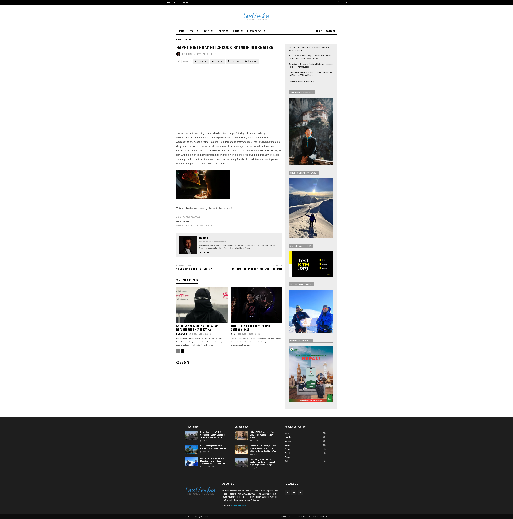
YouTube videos (249, 245)
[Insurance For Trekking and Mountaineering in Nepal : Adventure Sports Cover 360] (191, 461)
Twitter (247, 248)
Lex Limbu (187, 54)
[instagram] (204, 252)
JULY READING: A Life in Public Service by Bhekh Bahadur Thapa (309, 48)
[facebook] (200, 252)
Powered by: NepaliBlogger (317, 516)
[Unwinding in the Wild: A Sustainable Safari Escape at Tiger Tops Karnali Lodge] (191, 435)
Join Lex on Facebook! (188, 217)
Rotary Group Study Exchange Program (257, 269)
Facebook (227, 248)
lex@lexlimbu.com (238, 505)
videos (188, 39)
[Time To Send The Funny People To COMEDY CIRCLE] (256, 305)
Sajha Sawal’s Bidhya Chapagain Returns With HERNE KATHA (197, 328)
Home (178, 39)
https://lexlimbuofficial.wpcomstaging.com (212, 241)
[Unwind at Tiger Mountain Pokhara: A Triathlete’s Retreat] (191, 449)
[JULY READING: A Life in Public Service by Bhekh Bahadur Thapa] (241, 435)
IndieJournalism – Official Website (194, 225)
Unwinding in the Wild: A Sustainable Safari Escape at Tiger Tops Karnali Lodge (311, 65)
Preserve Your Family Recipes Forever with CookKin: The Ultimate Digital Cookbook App (310, 57)
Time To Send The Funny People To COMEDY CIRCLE (252, 328)
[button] (342, 2)
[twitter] (208, 252)
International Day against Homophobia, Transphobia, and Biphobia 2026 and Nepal (311, 73)
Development (181, 334)
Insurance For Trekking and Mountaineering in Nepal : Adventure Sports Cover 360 (212, 461)
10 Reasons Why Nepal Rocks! (194, 269)
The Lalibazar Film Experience (301, 81)
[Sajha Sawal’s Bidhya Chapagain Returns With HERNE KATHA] (202, 305)
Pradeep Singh (299, 516)
